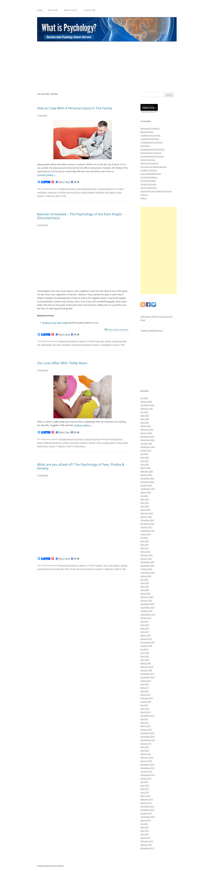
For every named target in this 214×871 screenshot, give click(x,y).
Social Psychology (106, 189)
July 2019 (144, 621)
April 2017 (144, 691)
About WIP (53, 10)
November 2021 (147, 523)
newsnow (52, 192)
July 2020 (144, 579)
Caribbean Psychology (150, 135)
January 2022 (146, 516)
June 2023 (144, 457)
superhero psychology (81, 344)
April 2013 (144, 792)
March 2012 (145, 837)
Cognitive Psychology (149, 139)
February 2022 (146, 513)
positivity (100, 192)
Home (39, 10)
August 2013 (145, 778)
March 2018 (145, 663)
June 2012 (144, 827)
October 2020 (146, 569)
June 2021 (144, 541)
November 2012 (147, 809)
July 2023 (144, 454)
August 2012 (145, 820)
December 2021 (147, 520)
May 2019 (144, 628)
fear (54, 344)
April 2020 (144, 590)
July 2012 (144, 823)
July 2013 (144, 782)
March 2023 (145, 468)
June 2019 (144, 625)
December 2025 (147, 405)
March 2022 (145, 509)
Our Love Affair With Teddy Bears (62, 363)
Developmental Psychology (71, 439)
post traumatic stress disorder (50, 569)
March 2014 (145, 754)
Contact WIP (89, 10)
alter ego (100, 341)
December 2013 (147, 764)
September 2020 (147, 572)
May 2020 (144, 586)
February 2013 (146, 799)
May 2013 (144, 789)
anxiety (108, 341)
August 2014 (145, 743)
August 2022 (145, 492)
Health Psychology (67, 189)
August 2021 (145, 534)
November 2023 (147, 440)
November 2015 (147, 715)
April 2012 (144, 834)
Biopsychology (146, 132)
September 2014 (147, 740)
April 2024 (144, 422)
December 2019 (147, 604)
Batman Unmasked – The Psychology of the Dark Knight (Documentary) (79, 216)
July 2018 (144, 649)
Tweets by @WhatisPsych (151, 330)
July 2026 (144, 398)
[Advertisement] (107, 67)
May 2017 (144, 687)
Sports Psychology (148, 187)
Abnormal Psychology (68, 341)
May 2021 (144, 544)
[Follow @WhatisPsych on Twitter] (153, 306)
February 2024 (146, 429)
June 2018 (144, 652)
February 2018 (146, 666)
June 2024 (144, 415)
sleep (98, 442)
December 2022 (147, 478)
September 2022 (147, 488)
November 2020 (147, 565)
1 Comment (42, 115)
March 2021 (145, 551)
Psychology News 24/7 (149, 112)
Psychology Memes (149, 177)
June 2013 (144, 785)
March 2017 (145, 694)
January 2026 (146, 401)
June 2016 (144, 708)
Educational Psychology (150, 152)
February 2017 (146, 698)
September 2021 (147, 530)
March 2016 (145, 712)
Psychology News (148, 180)
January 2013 (146, 803)
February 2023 (146, 471)
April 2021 (144, 548)
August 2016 (145, 701)
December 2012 (147, 806)
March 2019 (145, 635)
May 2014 (144, 747)
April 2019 (144, 632)
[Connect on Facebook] (148, 306)
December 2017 (147, 673)
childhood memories (52, 442)
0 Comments (42, 225)
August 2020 (145, 576)
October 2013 (146, 771)
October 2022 (146, 485)
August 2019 (145, 618)
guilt (58, 344)
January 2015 (146, 729)
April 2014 (144, 750)
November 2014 (147, 736)
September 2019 (147, 614)
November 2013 (147, 768)
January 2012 (146, 844)
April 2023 (144, 464)
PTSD (67, 569)
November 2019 (147, 607)
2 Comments (42, 370)
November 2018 (147, 642)
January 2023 (146, 475)
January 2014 (146, 761)
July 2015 (144, 719)
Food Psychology (147, 159)
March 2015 (145, 726)
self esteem (110, 192)
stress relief (122, 442)
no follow (61, 192)
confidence (42, 192)
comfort (65, 442)
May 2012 (144, 830)
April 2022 (144, 506)
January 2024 (146, 433)
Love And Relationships (86, 189)
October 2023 (146, 443)
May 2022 (144, 502)
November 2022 (147, 481)
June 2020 (144, 583)
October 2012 (146, 813)
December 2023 (147, 436)
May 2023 (144, 461)
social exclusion (109, 442)
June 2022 (144, 499)
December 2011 (147, 848)
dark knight (46, 344)
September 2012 (147, 816)
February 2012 (146, 841)
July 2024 (144, 412)
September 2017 (147, 677)
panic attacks (114, 565)
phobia (124, 565)
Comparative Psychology (151, 142)
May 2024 (144, 419)
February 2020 (146, 597)
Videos (82, 341)
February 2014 (146, 757)
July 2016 (144, 705)
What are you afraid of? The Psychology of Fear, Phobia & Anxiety (80, 466)
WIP (64, 196)
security (92, 442)
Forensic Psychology (149, 163)
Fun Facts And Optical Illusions (153, 166)
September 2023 (147, 447)
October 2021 (146, 527)
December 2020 (147, 562)
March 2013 (145, 796)
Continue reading (46, 174)
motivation (65, 344)
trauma (40, 196)
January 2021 (146, 558)
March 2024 (145, 426)
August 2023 (145, 450)
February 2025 (146, 408)
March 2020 (145, 593)
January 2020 (146, 600)
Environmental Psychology (152, 156)
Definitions (145, 146)
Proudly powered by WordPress (50, 865)
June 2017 (144, 684)
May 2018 (144, 656)
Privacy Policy (70, 10)
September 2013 (147, 775)
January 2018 (146, 670)
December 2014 (147, 733)
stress (119, 192)
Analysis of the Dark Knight (55, 322)
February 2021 (146, 555)
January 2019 (146, 639)
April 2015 (144, 722)
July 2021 (144, 537)
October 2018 (146, 645)
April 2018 (144, 659)
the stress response (85, 569)
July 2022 (144, 495)
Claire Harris (79, 446)
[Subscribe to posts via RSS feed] (142, 306)
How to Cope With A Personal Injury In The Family (74, 108)
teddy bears (42, 446)
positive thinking (88, 192)
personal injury (73, 192)
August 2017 (145, 680)
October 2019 (146, 611)
